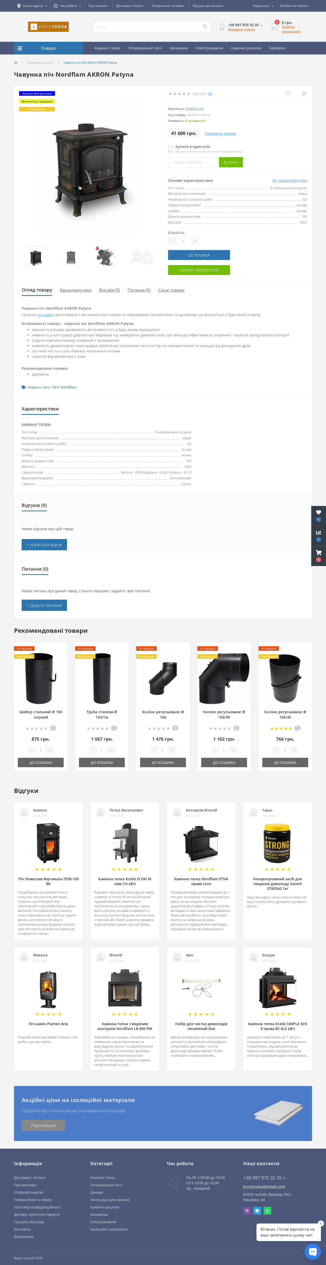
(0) (210, 93)
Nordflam (195, 108)
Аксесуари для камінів (109, 1199)
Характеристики (75, 290)
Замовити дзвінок (241, 29)
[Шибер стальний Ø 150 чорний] (40, 678)
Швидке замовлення (199, 270)
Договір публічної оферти (36, 1214)
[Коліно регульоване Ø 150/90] (224, 678)
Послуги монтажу (29, 1221)
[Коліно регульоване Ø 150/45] (285, 678)
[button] (318, 556)
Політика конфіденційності (37, 1207)
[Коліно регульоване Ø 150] (163, 678)
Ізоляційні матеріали (108, 1229)
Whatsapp (267, 1211)
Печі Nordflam (64, 387)
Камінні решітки (246, 48)
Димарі (96, 1192)
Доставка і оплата (129, 6)
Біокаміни (179, 48)
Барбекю (277, 48)
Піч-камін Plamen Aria (48, 1023)
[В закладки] (59, 649)
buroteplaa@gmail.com (264, 1186)
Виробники (24, 1236)
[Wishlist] (288, 93)
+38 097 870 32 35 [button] (262, 1178)
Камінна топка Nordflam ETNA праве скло (201, 881)
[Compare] (304, 93)
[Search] (204, 27)
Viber (247, 1211)
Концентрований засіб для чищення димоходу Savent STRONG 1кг (277, 883)
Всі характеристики (290, 180)
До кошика (199, 255)
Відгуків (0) (109, 290)
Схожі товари (171, 290)
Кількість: (176, 232)
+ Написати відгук (44, 544)
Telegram (257, 1211)
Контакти (22, 1229)
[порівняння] (59, 657)
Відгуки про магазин (208, 6)
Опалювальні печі (145, 48)
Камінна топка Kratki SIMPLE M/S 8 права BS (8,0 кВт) (277, 1026)
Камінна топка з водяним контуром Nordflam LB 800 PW (125, 1026)
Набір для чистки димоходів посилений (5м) (201, 1026)
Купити (231, 162)
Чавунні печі (38, 387)
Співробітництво (29, 1192)
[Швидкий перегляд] (59, 665)
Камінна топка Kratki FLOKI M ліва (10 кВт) (124, 881)
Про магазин (98, 6)
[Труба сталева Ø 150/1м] (101, 678)
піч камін (45, 314)
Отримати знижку (220, 133)
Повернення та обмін (168, 6)
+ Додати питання (44, 605)
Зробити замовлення (291, 28)
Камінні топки (107, 48)
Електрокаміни (209, 48)
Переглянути (43, 1125)
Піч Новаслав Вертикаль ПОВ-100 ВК (48, 881)
